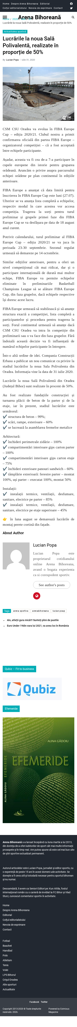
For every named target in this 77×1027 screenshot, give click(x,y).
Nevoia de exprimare (40, 8)
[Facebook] (71, 3)
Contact (58, 8)
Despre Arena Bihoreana (24, 4)
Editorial (45, 4)
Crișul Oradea (10, 979)
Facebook (34, 1002)
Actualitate (9, 989)
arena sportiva (20, 611)
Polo (5, 955)
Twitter (44, 1002)
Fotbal (6, 940)
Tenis (5, 965)
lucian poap (59, 611)
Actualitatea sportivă (15, 31)
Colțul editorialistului (15, 8)
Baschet (7, 945)
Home (6, 4)
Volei (5, 970)
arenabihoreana (40, 611)
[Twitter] (71, 8)
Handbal (7, 950)
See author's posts (52, 585)
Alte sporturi (9, 984)
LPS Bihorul (9, 974)
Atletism (7, 960)
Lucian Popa (12, 59)
